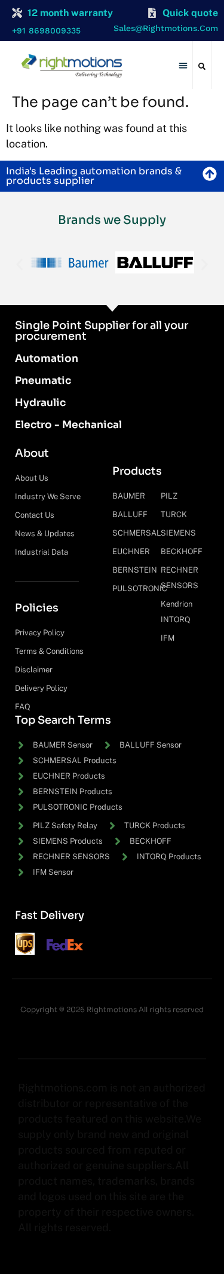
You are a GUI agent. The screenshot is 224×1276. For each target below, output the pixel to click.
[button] (183, 65)
